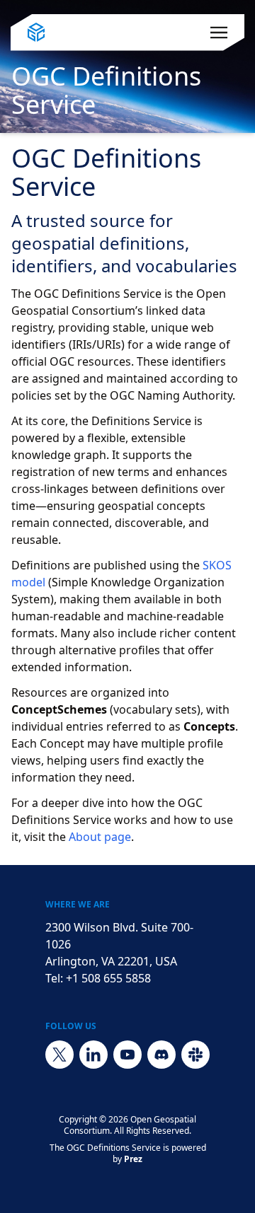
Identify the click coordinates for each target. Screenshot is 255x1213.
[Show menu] (218, 32)
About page (100, 837)
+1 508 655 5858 (108, 978)
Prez (133, 1159)
